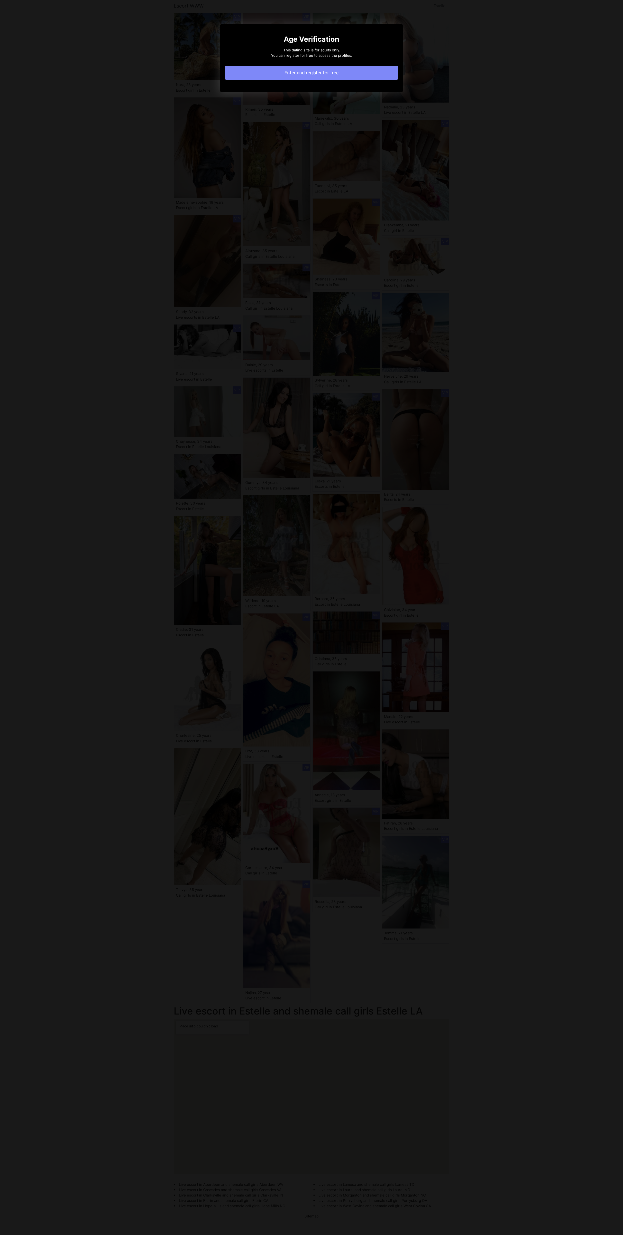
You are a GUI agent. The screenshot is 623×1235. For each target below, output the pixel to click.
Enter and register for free (311, 72)
